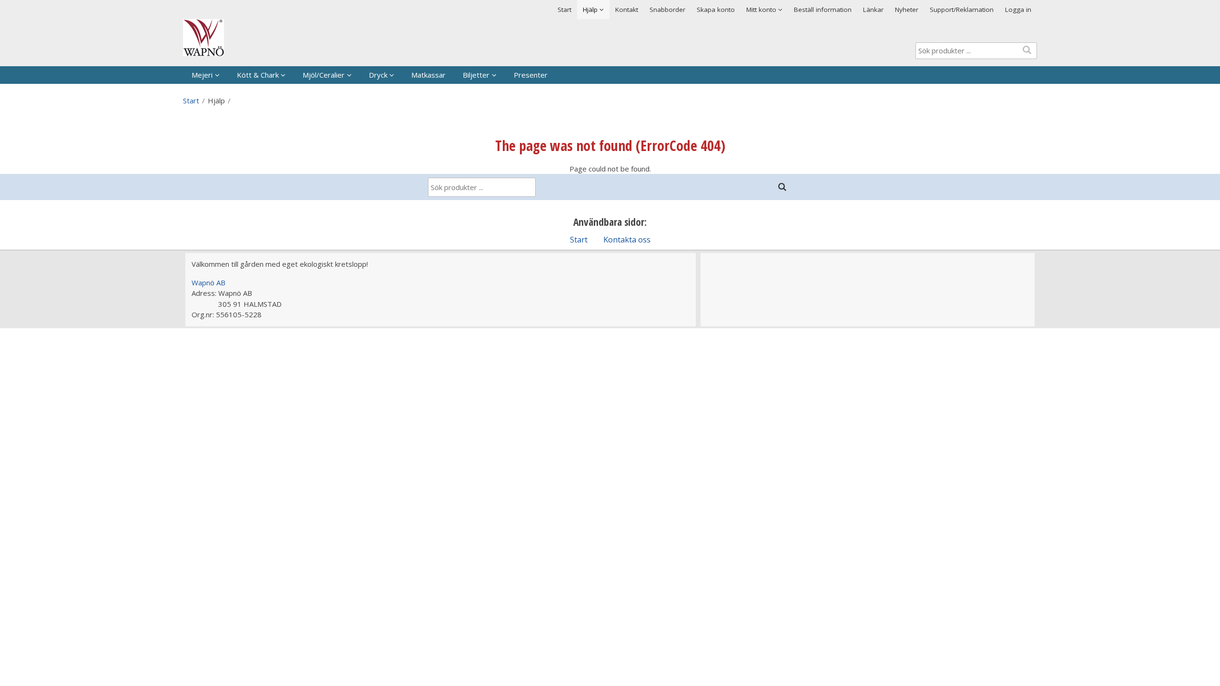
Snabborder (667, 9)
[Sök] (782, 187)
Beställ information (823, 9)
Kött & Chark (258, 75)
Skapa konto (716, 9)
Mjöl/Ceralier (324, 75)
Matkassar (428, 75)
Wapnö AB (208, 282)
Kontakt (626, 9)
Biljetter (476, 75)
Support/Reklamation (962, 9)
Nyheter (906, 9)
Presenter (531, 75)
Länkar (873, 9)
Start (564, 9)
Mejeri (202, 75)
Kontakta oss (627, 239)
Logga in (1018, 9)
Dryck (378, 75)
